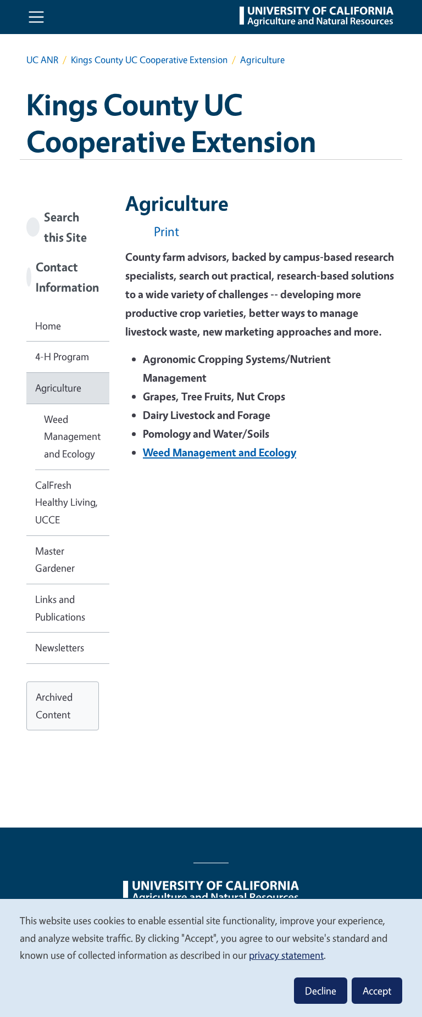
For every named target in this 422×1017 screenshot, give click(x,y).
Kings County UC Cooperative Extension (149, 59)
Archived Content (54, 705)
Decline (320, 990)
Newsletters (59, 647)
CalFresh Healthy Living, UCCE (66, 502)
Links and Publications (60, 608)
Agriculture (58, 387)
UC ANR (42, 59)
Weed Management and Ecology (72, 436)
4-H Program (62, 356)
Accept (377, 990)
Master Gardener (55, 559)
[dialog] (211, 957)
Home (48, 325)
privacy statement (286, 955)
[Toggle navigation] (36, 17)
